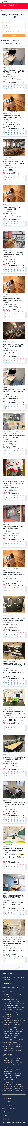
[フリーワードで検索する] (3, 31)
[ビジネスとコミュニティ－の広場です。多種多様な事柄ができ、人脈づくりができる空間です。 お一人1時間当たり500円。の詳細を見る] (14, 251)
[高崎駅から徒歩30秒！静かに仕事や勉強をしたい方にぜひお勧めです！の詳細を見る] (14, 434)
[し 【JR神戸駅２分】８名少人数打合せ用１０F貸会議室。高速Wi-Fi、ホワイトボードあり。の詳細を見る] (14, 801)
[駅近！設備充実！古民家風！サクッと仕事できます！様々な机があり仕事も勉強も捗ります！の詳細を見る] (14, 480)
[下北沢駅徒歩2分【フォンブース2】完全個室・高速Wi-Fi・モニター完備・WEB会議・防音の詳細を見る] (14, 69)
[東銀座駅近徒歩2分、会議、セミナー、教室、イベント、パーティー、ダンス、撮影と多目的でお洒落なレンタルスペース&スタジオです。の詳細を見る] (14, 663)
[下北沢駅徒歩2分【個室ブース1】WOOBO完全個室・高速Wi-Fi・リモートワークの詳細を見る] (14, 297)
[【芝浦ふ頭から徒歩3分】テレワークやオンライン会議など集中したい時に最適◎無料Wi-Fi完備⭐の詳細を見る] (14, 617)
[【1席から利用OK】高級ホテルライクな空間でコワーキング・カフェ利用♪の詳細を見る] (14, 343)
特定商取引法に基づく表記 (9, 1108)
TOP (2, 11)
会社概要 (4, 1115)
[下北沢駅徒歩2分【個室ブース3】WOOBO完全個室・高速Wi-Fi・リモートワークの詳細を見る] (14, 571)
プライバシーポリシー (7, 1105)
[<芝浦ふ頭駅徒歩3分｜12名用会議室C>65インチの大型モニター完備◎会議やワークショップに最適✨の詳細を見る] (14, 756)
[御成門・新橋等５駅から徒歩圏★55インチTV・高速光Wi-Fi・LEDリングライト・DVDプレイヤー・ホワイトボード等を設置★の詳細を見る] (14, 710)
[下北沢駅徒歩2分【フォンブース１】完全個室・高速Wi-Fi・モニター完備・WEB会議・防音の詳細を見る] (14, 388)
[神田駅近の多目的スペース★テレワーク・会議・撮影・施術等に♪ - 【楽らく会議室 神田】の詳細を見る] (14, 848)
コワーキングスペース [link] (10, 11)
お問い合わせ (5, 1112)
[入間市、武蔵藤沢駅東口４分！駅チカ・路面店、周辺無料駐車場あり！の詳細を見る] (14, 525)
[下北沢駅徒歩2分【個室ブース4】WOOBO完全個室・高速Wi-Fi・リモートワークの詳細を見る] (14, 114)
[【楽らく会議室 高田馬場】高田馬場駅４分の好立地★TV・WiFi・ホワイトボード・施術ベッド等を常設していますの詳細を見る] (14, 895)
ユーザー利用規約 (6, 1098)
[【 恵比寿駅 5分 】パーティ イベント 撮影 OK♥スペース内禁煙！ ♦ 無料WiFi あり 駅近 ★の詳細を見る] (14, 941)
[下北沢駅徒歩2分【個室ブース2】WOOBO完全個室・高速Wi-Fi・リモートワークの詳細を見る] (14, 206)
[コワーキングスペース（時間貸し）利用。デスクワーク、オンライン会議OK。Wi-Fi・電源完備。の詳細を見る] (14, 160)
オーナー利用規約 (6, 1101)
